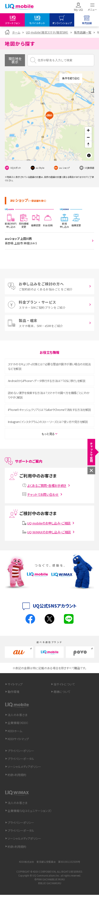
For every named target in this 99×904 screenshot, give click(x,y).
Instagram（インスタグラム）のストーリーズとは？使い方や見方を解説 (48, 422)
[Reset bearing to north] (88, 144)
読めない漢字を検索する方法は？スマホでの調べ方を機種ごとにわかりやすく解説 (48, 395)
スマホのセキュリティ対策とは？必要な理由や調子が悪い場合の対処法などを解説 (49, 366)
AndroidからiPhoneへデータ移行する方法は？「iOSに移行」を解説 (46, 381)
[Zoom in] (88, 130)
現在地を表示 (15, 60)
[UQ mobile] (19, 7)
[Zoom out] (88, 137)
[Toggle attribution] (89, 155)
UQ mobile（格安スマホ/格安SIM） (47, 32)
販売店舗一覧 (82, 32)
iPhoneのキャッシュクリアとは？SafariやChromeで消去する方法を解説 (49, 410)
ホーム (16, 32)
